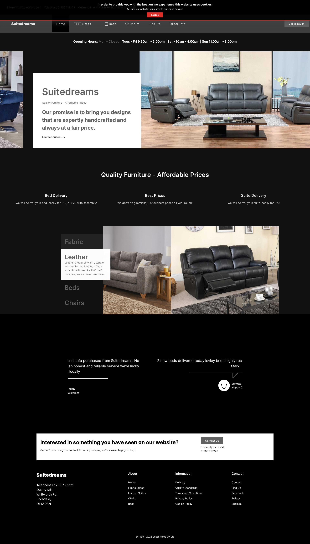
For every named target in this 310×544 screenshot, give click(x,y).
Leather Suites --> (30, 137)
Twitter (236, 498)
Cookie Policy (183, 503)
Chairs (132, 498)
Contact (237, 482)
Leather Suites (137, 493)
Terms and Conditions (188, 493)
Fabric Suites (136, 487)
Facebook (238, 493)
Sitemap (237, 503)
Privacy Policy (184, 498)
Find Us (236, 487)
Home (131, 482)
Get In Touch (297, 23)
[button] (238, 377)
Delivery (180, 482)
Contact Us (212, 440)
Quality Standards (186, 487)
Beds (131, 503)
